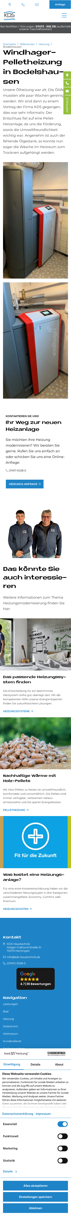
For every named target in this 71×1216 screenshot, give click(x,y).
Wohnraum (10, 1033)
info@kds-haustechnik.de (37, 4)
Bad (5, 1011)
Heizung (44, 44)
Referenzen (27, 44)
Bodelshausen (12, 47)
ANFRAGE (67, 104)
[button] (35, 979)
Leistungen (10, 1004)
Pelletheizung (14, 810)
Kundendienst (12, 1041)
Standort (10, 4)
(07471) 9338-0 (24, 4)
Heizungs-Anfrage (23, 484)
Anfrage (60, 4)
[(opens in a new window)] (67, 75)
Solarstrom (10, 1026)
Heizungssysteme (16, 711)
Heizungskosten (15, 909)
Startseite (9, 44)
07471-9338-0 (17, 470)
